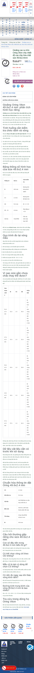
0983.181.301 (20, 4)
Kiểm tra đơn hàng (23, 27)
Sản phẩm (9, 26)
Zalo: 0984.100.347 (14, 10)
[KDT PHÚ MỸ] (4, 4)
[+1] (22, 86)
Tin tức (13, 27)
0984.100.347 (14, 4)
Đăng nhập (19, 39)
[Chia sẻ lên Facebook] (14, 86)
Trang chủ (2, 27)
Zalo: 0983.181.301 (20, 10)
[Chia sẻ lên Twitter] (18, 86)
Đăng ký (28, 39)
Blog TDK (28, 27)
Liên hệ (31, 27)
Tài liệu (16, 27)
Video (19, 27)
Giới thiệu (6, 27)
